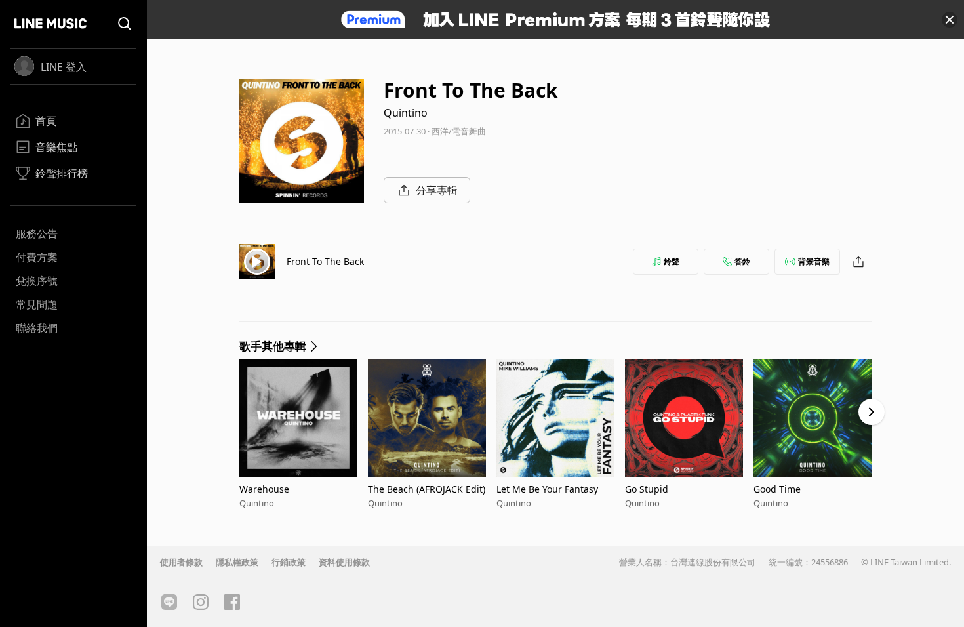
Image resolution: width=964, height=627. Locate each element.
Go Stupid (646, 489)
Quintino (406, 113)
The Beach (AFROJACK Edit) (426, 489)
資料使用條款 (344, 562)
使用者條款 (181, 562)
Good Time (777, 489)
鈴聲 (671, 261)
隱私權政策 (237, 562)
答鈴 (742, 261)
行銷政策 (288, 562)
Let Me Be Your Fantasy (547, 489)
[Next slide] (871, 412)
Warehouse (264, 489)
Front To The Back (325, 261)
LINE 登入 (64, 67)
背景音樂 (814, 261)
